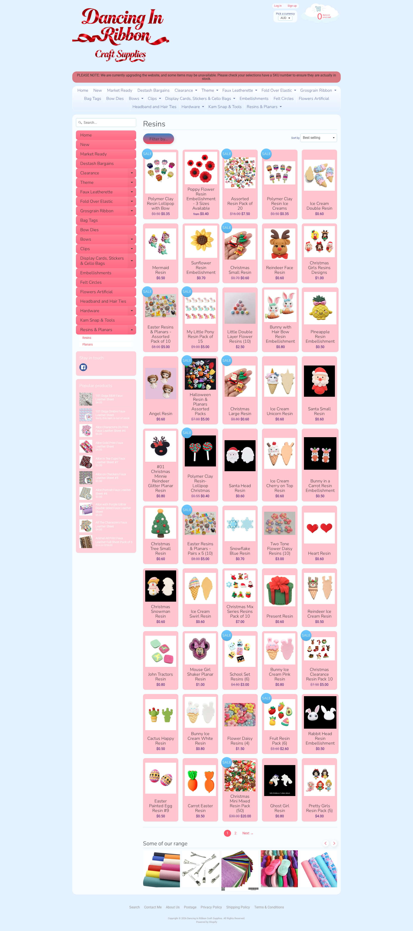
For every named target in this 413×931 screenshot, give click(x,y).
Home (82, 90)
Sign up (292, 6)
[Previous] (325, 843)
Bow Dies (115, 98)
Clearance (186, 91)
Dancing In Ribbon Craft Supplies (204, 918)
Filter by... (158, 139)
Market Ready (119, 90)
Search (134, 907)
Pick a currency (285, 13)
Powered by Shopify (206, 922)
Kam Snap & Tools (225, 107)
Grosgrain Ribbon (318, 91)
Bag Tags (92, 98)
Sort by (295, 137)
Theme (210, 91)
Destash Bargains (153, 90)
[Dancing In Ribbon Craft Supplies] (120, 35)
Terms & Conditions (269, 907)
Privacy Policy (211, 907)
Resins (86, 337)
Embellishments (254, 98)
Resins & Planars (265, 107)
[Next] (334, 843)
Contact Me (153, 907)
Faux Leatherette (240, 91)
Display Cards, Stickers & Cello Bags (200, 99)
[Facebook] (83, 367)
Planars (87, 344)
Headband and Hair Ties (154, 107)
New (97, 90)
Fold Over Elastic (279, 91)
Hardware (193, 107)
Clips (155, 99)
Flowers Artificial (314, 98)
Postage (190, 907)
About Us (173, 907)
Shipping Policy (238, 907)
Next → (248, 833)
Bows (137, 99)
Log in (278, 6)
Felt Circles (284, 98)
